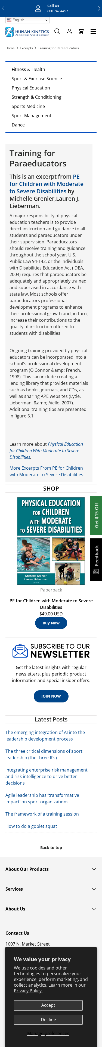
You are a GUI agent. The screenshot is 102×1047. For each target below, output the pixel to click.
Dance (18, 125)
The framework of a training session (42, 814)
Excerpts (26, 48)
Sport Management (31, 116)
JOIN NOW (51, 696)
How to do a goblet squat (31, 826)
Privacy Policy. (28, 991)
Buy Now (51, 622)
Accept (48, 1005)
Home (10, 48)
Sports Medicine (28, 106)
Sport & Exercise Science (37, 79)
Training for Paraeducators (58, 48)
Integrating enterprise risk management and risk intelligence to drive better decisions (46, 776)
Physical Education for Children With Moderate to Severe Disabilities (46, 450)
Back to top (51, 847)
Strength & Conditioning (36, 97)
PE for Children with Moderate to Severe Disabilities (47, 184)
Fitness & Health (28, 69)
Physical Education (31, 88)
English (17, 20)
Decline (48, 1020)
